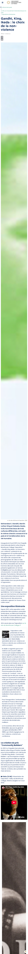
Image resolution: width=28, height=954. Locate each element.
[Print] (14, 39)
